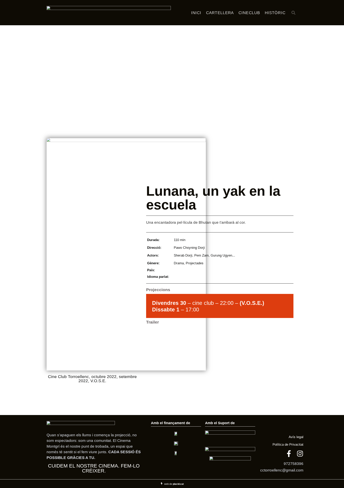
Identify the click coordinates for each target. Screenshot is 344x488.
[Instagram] (300, 453)
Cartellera (220, 13)
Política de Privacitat (288, 444)
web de (174, 484)
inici (196, 13)
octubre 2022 (103, 376)
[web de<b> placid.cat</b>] (161, 483)
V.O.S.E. (98, 380)
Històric (275, 13)
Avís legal (295, 437)
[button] (293, 13)
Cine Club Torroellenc (68, 376)
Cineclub (249, 13)
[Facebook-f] (288, 453)
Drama (179, 263)
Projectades (194, 263)
